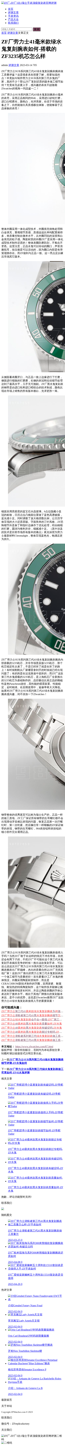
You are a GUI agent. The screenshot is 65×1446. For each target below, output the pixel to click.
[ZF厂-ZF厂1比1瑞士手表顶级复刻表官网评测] (28, 2)
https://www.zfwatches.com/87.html (34, 1046)
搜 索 (36, 29)
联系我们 (13, 22)
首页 (10, 9)
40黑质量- (31, 1023)
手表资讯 (13, 15)
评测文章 (13, 12)
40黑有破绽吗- (31, 1027)
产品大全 (13, 19)
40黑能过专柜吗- (32, 1031)
